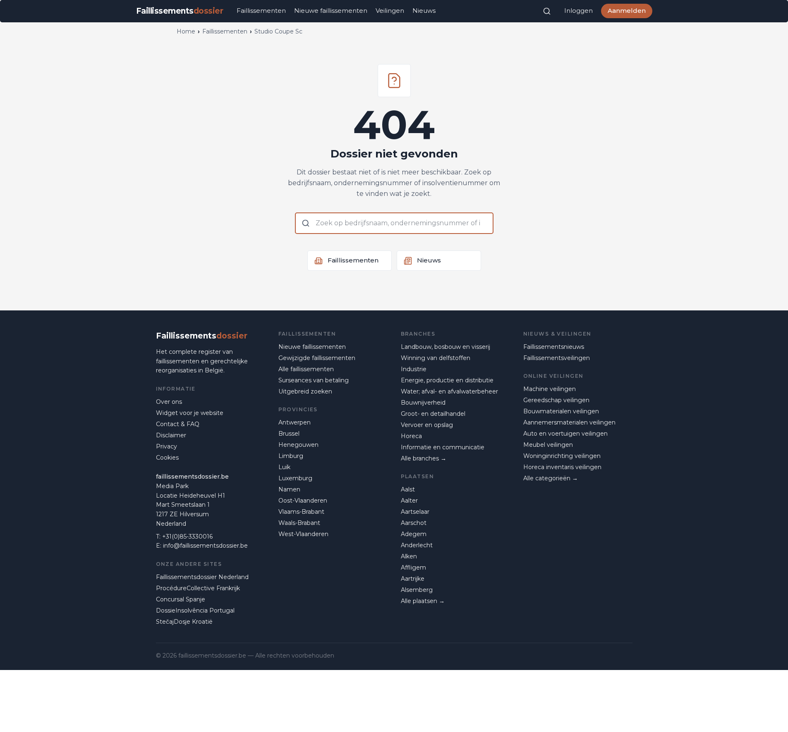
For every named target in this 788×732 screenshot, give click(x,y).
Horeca (411, 436)
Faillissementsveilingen (556, 358)
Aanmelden (627, 10)
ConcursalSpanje (180, 599)
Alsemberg (417, 590)
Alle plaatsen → (423, 601)
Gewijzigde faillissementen (316, 358)
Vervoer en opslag (427, 425)
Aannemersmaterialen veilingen (569, 422)
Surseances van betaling (313, 380)
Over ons (169, 401)
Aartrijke (412, 578)
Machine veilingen (549, 389)
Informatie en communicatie (442, 447)
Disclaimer (171, 435)
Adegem (413, 534)
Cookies (167, 457)
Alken (409, 556)
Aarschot (413, 523)
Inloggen (578, 10)
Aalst (408, 489)
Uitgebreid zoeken (305, 391)
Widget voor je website (189, 413)
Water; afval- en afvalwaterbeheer (449, 391)
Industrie (413, 369)
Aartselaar (415, 511)
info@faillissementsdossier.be (205, 545)
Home (186, 31)
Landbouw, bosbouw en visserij (445, 347)
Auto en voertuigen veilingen (565, 433)
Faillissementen (261, 10)
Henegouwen (298, 444)
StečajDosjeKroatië (184, 621)
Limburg (290, 456)
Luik (284, 467)
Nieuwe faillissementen (330, 10)
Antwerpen (294, 422)
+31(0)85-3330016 (187, 536)
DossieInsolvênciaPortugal (195, 610)
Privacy (166, 446)
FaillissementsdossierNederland (202, 577)
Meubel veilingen (548, 444)
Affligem (413, 567)
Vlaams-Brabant (301, 511)
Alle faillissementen (306, 369)
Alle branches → (423, 458)
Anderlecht (417, 545)
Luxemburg (295, 478)
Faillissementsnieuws (553, 347)
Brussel (288, 433)
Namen (289, 489)
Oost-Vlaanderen (302, 500)
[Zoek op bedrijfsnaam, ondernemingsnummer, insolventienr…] (546, 11)
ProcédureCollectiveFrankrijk (198, 588)
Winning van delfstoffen (435, 358)
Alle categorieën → (550, 478)
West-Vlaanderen (303, 534)
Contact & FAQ (177, 424)
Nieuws (424, 10)
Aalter (409, 500)
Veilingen (390, 10)
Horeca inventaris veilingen (562, 467)
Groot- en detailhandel (433, 413)
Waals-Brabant (299, 523)
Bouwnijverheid (423, 402)
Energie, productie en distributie (447, 380)
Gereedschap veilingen (556, 400)
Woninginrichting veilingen (562, 456)
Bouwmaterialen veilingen (561, 411)
